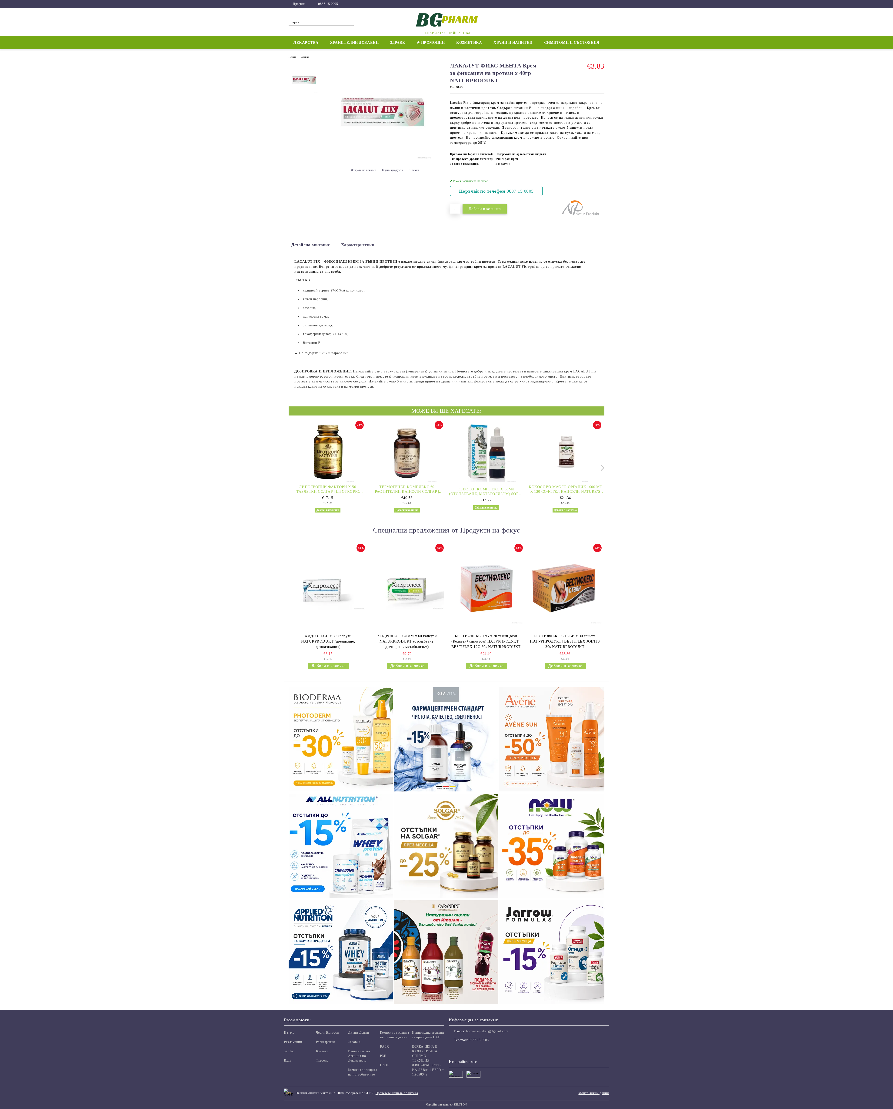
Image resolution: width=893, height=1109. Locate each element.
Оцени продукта (392, 170)
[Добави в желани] (601, 187)
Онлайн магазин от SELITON (446, 1104)
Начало (292, 57)
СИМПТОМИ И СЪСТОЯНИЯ (572, 42)
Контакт (322, 1051)
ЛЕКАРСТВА (305, 42)
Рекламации (293, 1042)
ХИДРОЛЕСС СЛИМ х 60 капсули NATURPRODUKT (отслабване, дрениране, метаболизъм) (407, 641)
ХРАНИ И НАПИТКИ (512, 42)
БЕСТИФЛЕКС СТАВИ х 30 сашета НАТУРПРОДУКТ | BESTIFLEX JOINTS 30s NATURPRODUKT (565, 641)
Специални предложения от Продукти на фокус (446, 530)
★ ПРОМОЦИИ (431, 42)
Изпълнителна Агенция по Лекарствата (359, 1055)
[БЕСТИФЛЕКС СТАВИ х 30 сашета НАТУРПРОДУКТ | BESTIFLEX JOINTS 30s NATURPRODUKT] (565, 588)
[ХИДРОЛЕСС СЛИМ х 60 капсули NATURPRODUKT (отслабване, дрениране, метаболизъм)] (407, 588)
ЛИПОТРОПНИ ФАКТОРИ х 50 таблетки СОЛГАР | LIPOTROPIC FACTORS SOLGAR (327, 489)
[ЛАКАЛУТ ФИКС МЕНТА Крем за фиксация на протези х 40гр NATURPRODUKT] (383, 158)
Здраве (305, 57)
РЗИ (383, 1056)
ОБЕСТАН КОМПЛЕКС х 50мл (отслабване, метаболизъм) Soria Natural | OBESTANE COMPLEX (486, 491)
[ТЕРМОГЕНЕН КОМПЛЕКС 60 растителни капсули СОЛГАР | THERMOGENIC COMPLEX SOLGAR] (407, 452)
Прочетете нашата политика (397, 1093)
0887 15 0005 (328, 4)
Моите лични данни (593, 1093)
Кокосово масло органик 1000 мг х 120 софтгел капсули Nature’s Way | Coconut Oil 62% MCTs (565, 489)
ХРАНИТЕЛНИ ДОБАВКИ (354, 42)
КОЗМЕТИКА (469, 42)
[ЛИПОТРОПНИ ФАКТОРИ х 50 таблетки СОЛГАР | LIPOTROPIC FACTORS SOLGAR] (328, 452)
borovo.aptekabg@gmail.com (487, 1031)
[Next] (601, 468)
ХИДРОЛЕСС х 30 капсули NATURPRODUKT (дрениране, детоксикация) (328, 641)
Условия (354, 1042)
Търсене (322, 1060)
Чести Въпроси (327, 1032)
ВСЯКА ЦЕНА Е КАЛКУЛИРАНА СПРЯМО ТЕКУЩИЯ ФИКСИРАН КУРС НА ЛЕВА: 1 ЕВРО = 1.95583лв (428, 1060)
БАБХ (384, 1046)
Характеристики (357, 244)
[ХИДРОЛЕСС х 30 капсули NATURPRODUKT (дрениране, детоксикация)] (328, 588)
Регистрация (325, 1042)
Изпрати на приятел (363, 170)
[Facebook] (601, 4)
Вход (287, 1060)
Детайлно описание (310, 244)
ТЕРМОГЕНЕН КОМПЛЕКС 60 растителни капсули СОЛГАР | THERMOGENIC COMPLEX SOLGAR (407, 489)
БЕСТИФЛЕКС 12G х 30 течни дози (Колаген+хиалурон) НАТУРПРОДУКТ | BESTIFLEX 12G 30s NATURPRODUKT (486, 641)
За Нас (289, 1051)
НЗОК (384, 1065)
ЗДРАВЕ (397, 42)
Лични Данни (358, 1032)
